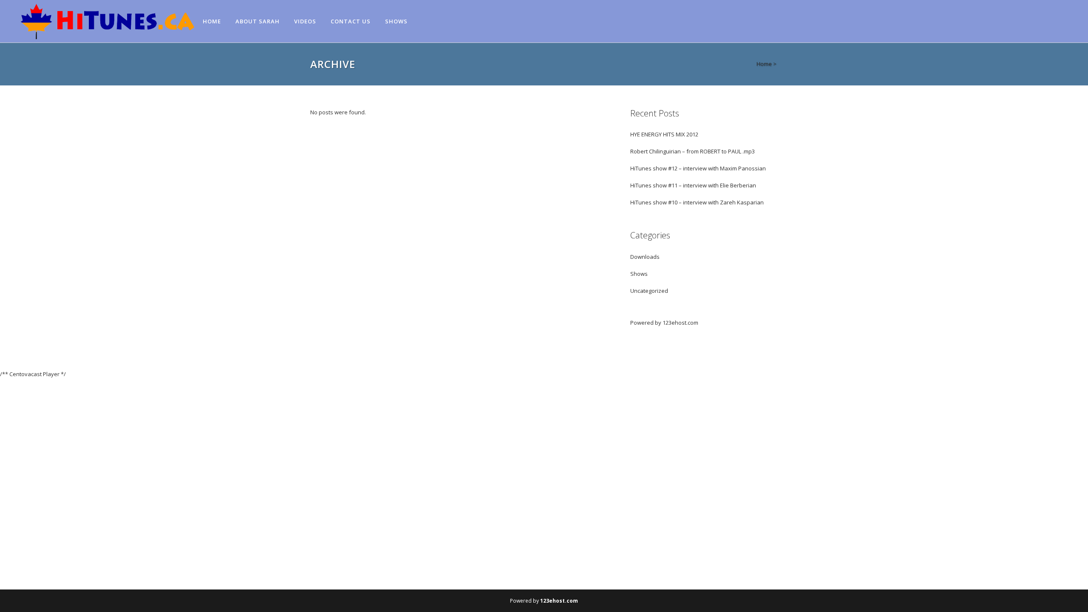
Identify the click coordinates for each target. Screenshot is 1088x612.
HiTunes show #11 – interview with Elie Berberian (693, 185)
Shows (639, 274)
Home (764, 64)
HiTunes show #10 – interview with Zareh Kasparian (697, 202)
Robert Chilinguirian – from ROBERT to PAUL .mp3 (692, 151)
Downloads (645, 257)
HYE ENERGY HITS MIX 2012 (664, 134)
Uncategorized (649, 291)
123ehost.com (680, 322)
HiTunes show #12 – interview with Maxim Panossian (698, 168)
